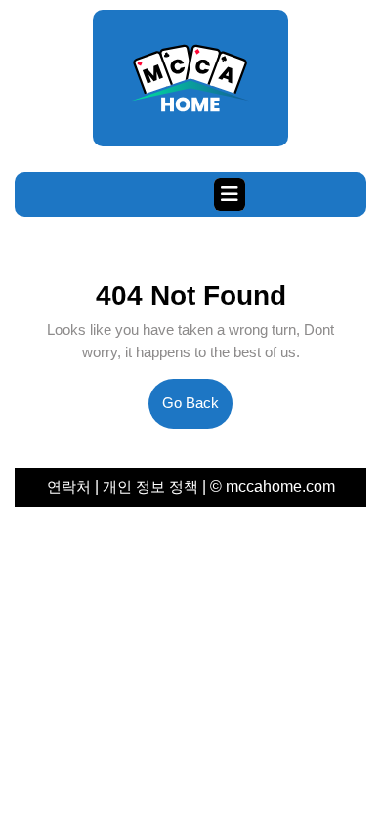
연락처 (71, 486)
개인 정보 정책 (150, 486)
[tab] (229, 194)
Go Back (197, 411)
